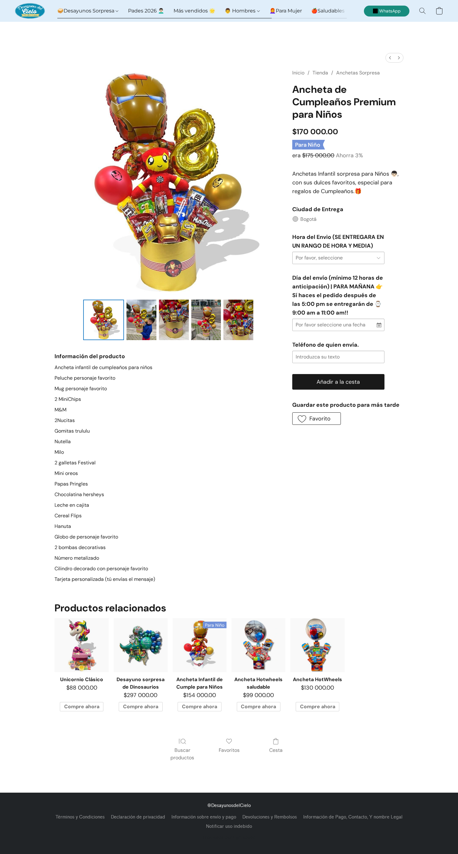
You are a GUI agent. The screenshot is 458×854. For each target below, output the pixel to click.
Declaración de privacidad (138, 817)
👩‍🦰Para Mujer (286, 11)
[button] (30, 11)
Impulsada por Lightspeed (229, 837)
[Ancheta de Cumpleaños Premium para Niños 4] (238, 320)
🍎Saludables (328, 11)
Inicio (298, 72)
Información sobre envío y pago (203, 817)
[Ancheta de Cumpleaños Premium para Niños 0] (103, 320)
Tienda (320, 72)
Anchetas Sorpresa (358, 72)
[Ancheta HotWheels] (317, 645)
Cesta (276, 750)
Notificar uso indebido (229, 826)
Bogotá (308, 219)
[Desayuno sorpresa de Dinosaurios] (141, 645)
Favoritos (229, 750)
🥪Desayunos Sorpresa (86, 11)
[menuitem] (390, 57)
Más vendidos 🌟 (194, 11)
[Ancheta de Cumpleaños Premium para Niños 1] (141, 320)
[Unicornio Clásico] (81, 645)
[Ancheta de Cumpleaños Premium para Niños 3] (206, 320)
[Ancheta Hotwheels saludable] (258, 645)
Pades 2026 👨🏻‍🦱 (146, 11)
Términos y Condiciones (80, 817)
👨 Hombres (241, 11)
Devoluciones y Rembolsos (269, 817)
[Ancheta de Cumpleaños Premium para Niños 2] (174, 320)
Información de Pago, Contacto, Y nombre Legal (353, 817)
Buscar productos (182, 754)
